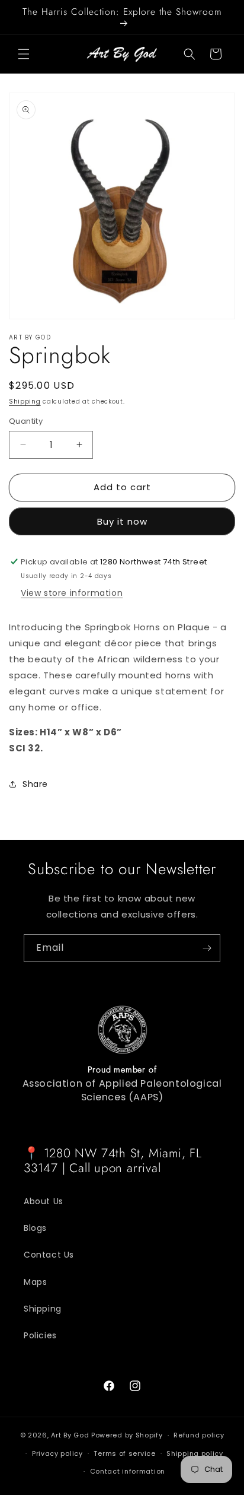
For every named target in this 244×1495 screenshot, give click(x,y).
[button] (24, 54)
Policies (40, 1335)
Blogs (35, 1228)
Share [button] (35, 784)
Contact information (127, 1471)
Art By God (70, 1435)
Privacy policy (57, 1453)
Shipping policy (194, 1453)
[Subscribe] (207, 948)
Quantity (26, 421)
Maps (35, 1282)
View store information (72, 593)
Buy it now (122, 521)
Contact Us (49, 1255)
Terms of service (124, 1453)
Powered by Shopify (127, 1435)
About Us (43, 1201)
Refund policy (199, 1435)
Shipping (25, 401)
